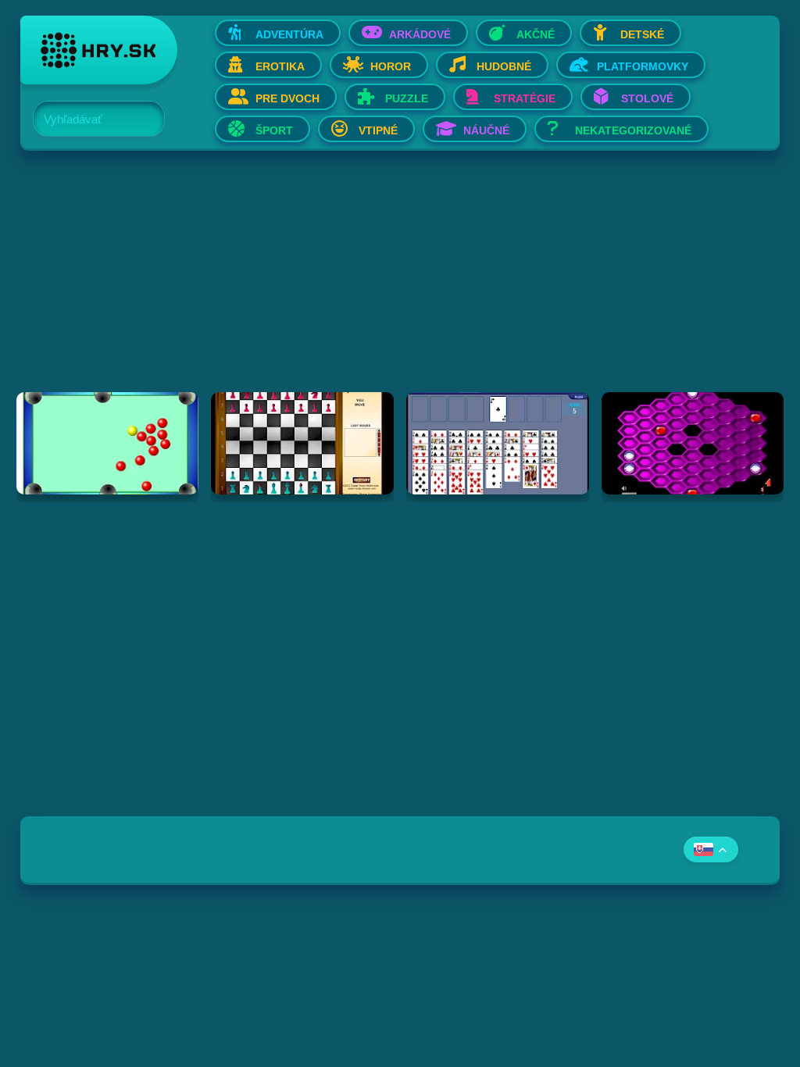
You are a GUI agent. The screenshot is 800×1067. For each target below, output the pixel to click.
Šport (274, 130)
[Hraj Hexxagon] (693, 443)
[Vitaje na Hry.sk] (98, 50)
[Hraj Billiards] (107, 443)
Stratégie (524, 98)
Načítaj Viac (400, 533)
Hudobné (504, 66)
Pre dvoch (287, 98)
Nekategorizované (633, 130)
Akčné (535, 34)
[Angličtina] (711, 849)
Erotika (280, 66)
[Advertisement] (400, 282)
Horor (390, 66)
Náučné (486, 130)
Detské (642, 34)
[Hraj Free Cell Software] (497, 443)
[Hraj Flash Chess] (302, 443)
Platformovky (642, 66)
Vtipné (378, 130)
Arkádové (420, 34)
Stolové (647, 98)
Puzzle (406, 98)
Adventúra (289, 34)
